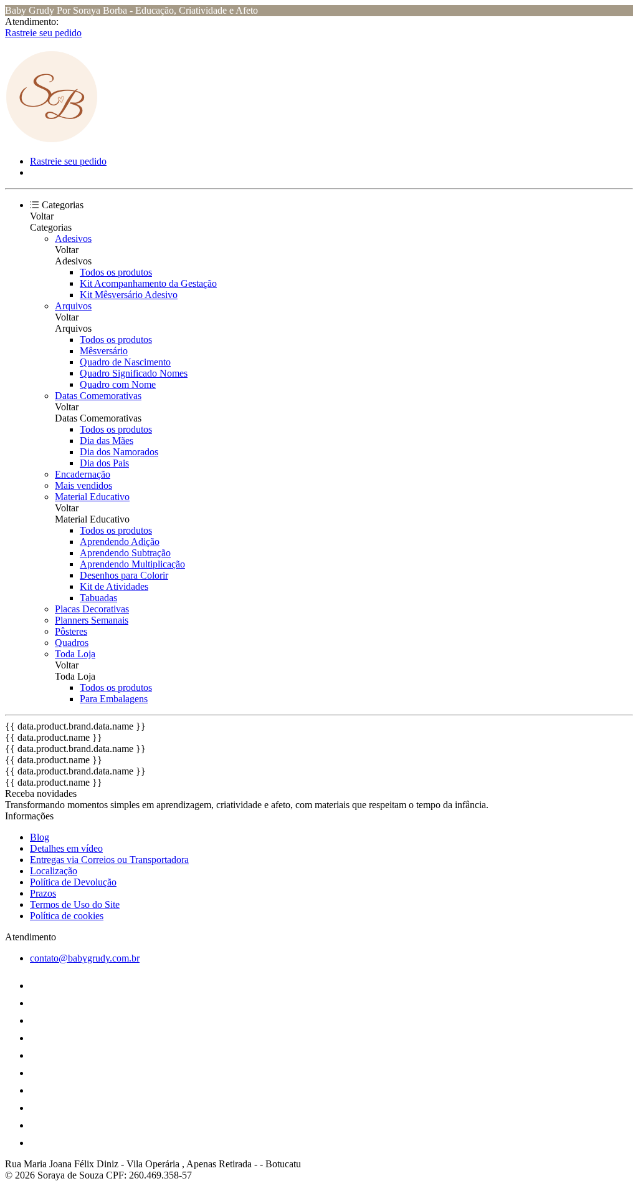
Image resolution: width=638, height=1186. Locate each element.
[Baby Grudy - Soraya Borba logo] (51, 140)
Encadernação (82, 474)
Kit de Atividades (114, 586)
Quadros (71, 642)
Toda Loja (75, 653)
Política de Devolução (73, 882)
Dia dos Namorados (119, 451)
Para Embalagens (114, 698)
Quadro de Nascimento (125, 362)
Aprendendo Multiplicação (132, 564)
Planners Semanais (91, 620)
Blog (39, 837)
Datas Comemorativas (98, 395)
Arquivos (73, 306)
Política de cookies (66, 915)
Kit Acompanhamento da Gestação (148, 283)
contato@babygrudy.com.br (85, 958)
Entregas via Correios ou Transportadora (109, 859)
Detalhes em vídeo (66, 848)
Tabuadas (98, 597)
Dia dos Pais (104, 463)
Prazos (43, 893)
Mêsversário (104, 350)
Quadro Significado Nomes (134, 373)
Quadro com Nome (118, 384)
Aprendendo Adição (120, 541)
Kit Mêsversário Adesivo (129, 294)
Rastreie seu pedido (43, 32)
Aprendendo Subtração (125, 552)
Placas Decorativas (92, 609)
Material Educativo (92, 496)
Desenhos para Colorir (124, 575)
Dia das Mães (106, 440)
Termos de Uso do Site (75, 904)
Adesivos (73, 238)
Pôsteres (71, 631)
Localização (53, 870)
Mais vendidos (83, 485)
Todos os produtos (116, 272)
